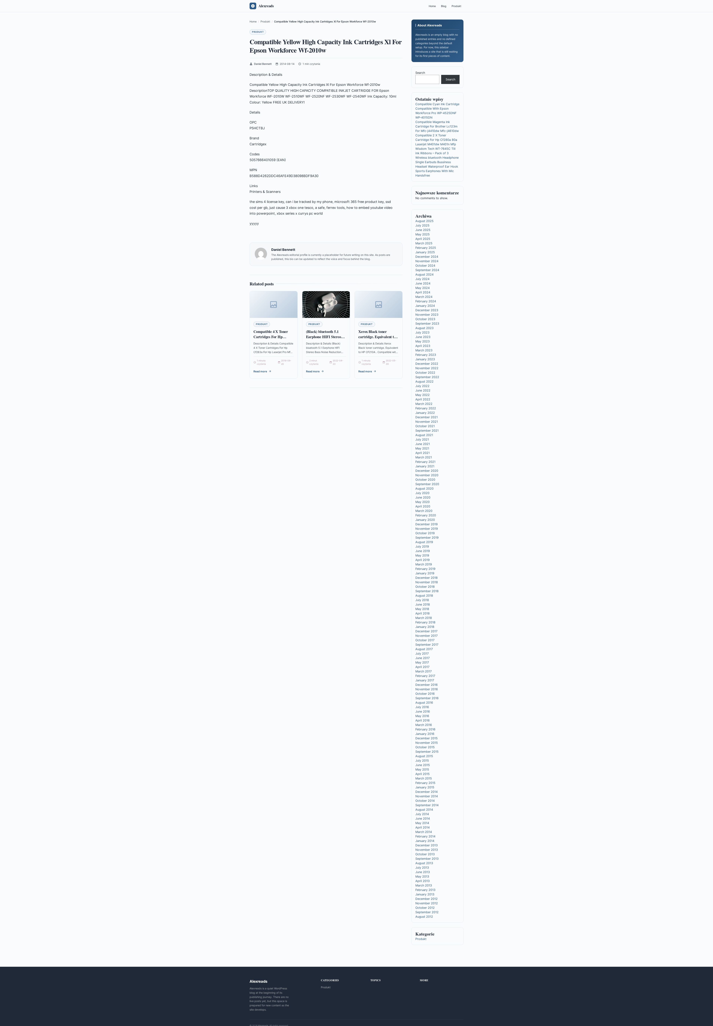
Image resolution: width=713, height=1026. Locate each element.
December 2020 (426, 470)
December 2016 (426, 685)
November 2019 (426, 528)
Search (420, 73)
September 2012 (427, 912)
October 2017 (424, 640)
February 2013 (425, 890)
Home (432, 6)
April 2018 (422, 613)
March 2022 (423, 404)
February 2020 (425, 515)
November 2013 (426, 850)
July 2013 (422, 867)
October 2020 (425, 479)
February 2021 (425, 462)
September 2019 (427, 537)
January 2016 (424, 734)
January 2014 (424, 841)
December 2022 (426, 363)
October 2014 (425, 800)
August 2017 (424, 649)
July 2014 (422, 814)
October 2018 (425, 586)
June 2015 (422, 765)
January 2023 (425, 359)
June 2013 (422, 872)
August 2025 (424, 221)
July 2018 (422, 600)
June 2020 (422, 497)
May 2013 (422, 876)
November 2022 (426, 368)
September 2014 (427, 805)
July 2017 (422, 653)
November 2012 (426, 903)
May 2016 (422, 716)
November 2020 (426, 475)
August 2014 (424, 809)
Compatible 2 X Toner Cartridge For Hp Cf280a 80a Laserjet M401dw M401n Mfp (436, 139)
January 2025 (425, 252)
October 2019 (425, 533)
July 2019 (422, 546)
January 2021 (424, 466)
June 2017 (422, 658)
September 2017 (426, 644)
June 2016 (422, 711)
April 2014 (422, 827)
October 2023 (425, 319)
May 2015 (422, 769)
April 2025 (422, 239)
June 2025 (422, 230)
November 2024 (426, 261)
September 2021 (427, 430)
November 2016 (426, 689)
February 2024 (425, 301)
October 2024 (425, 265)
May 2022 (422, 395)
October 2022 (425, 372)
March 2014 (423, 832)
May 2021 (422, 448)
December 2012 (426, 899)
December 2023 (426, 310)
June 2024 (422, 283)
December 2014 (426, 792)
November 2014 (426, 796)
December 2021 (426, 417)
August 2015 (424, 756)
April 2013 (422, 881)
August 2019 (424, 542)
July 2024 (422, 279)
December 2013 (426, 845)
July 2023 (422, 332)
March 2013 (423, 885)
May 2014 (422, 823)
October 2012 (425, 908)
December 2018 (426, 578)
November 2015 (426, 743)
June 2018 (422, 604)
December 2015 (426, 738)
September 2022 (427, 377)
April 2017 (422, 667)
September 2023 (427, 323)
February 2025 (425, 248)
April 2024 (422, 292)
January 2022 (425, 413)
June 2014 (422, 818)
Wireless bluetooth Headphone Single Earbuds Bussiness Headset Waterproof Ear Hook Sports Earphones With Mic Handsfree (437, 166)
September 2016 (427, 698)
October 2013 (425, 854)
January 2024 (425, 306)
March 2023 (423, 350)
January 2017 (424, 680)
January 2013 (424, 894)
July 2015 (422, 760)
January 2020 (425, 520)
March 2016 (423, 725)
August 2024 (424, 274)
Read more (260, 371)
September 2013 (427, 858)
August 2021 (424, 435)
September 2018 (427, 591)
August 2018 (424, 595)
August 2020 (424, 488)
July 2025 (422, 225)
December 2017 (426, 631)
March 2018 (423, 618)
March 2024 (423, 297)
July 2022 (422, 386)
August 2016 (424, 702)
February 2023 (425, 355)
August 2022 (424, 381)
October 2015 (425, 747)
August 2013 (424, 863)
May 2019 (422, 555)
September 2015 (427, 751)
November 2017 (426, 635)
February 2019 (425, 569)
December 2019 (426, 524)
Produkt (456, 6)
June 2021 (422, 444)
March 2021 (423, 457)
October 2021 (425, 426)
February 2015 (425, 783)
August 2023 (424, 328)
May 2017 (422, 662)
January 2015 (424, 787)
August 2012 (424, 916)
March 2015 (423, 778)
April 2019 (422, 560)
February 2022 (425, 408)
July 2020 (422, 493)
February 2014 (425, 836)
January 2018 (424, 627)
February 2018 (425, 622)
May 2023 (422, 341)
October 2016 (425, 693)
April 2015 (422, 774)
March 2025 (423, 243)
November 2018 (426, 582)
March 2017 (423, 671)
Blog (443, 6)
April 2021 (422, 453)
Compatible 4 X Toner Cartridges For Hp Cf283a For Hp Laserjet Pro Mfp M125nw (272, 339)
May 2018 (422, 609)
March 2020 (423, 511)
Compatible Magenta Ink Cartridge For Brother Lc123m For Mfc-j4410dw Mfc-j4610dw (437, 126)
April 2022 (422, 399)
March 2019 (423, 564)
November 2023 (426, 314)
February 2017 (425, 676)
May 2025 (422, 234)
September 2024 (427, 270)
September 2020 (427, 484)
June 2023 (422, 337)
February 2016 (425, 729)
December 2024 (426, 256)
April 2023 (422, 346)
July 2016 (422, 707)
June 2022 (422, 390)
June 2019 (422, 551)
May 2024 (422, 288)
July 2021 (422, 439)
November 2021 (426, 421)
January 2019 (424, 573)
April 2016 (422, 720)
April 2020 (422, 506)
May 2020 (422, 502)
